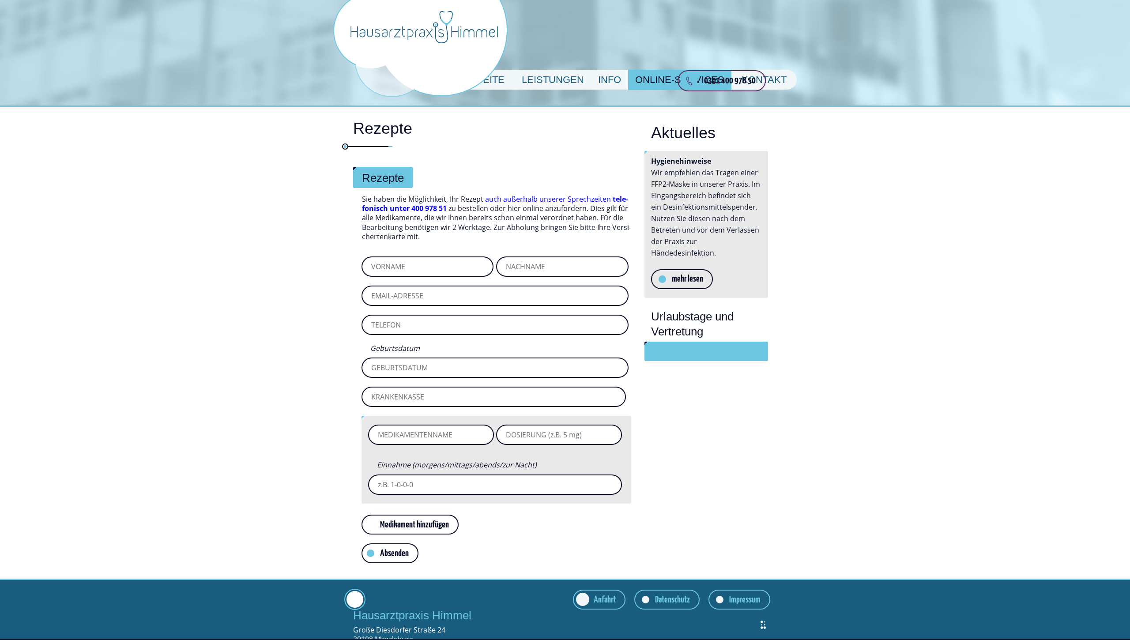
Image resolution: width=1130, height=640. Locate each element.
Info (609, 79)
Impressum (745, 599)
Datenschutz (672, 599)
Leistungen (553, 79)
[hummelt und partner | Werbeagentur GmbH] (763, 624)
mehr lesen (687, 279)
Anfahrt (605, 599)
